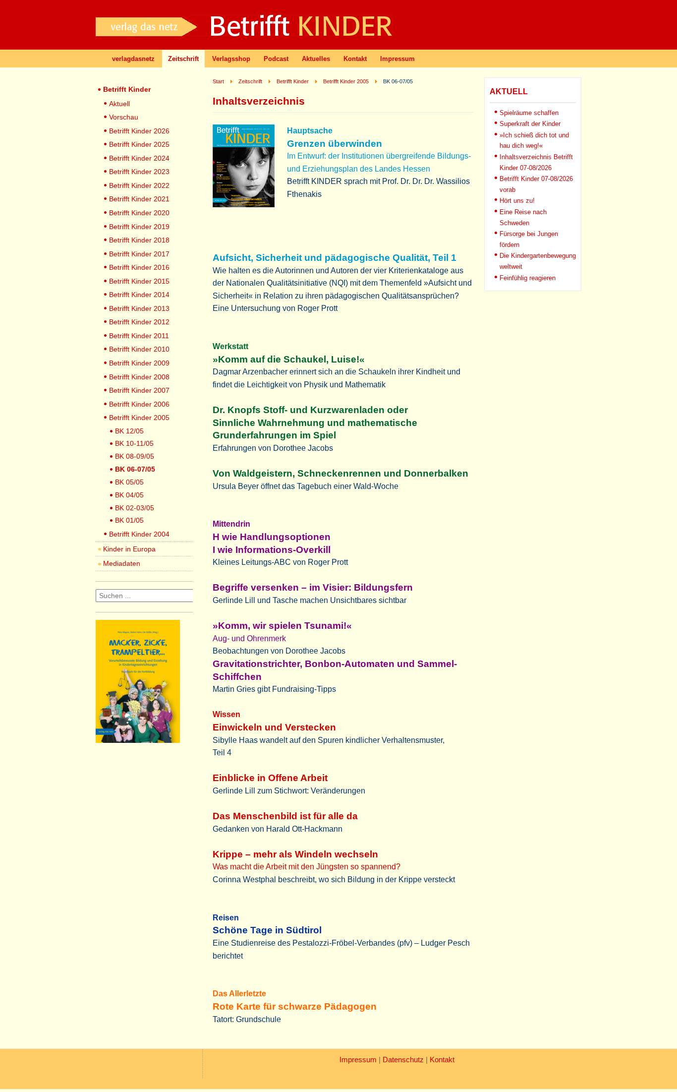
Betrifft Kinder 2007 (139, 390)
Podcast (276, 58)
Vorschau (123, 117)
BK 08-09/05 (134, 456)
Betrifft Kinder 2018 (139, 240)
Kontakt (355, 58)
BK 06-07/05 (135, 469)
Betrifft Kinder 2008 (139, 377)
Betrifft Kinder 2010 (139, 349)
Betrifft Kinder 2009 (139, 363)
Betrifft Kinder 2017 (139, 254)
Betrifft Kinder (127, 89)
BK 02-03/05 (134, 508)
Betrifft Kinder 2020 (139, 213)
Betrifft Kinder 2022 (139, 185)
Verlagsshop (231, 58)
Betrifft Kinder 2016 (139, 267)
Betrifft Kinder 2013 (139, 308)
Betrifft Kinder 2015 (139, 281)
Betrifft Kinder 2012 (139, 322)
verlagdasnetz (133, 58)
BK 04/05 (129, 495)
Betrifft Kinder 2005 (139, 418)
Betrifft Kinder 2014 (139, 295)
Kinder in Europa (129, 549)
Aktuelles (316, 58)
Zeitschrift (183, 58)
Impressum (397, 58)
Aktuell (119, 104)
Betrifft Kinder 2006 (139, 404)
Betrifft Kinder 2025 (139, 144)
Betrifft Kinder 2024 (139, 158)
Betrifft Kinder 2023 (139, 172)
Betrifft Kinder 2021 (139, 199)
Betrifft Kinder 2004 (139, 534)
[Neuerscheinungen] (138, 740)
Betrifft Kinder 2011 (139, 336)
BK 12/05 (129, 431)
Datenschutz (403, 1060)
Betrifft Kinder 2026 (139, 131)
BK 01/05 (129, 520)
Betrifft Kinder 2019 (139, 227)
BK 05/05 (129, 482)
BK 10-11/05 (134, 443)
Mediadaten (121, 563)
